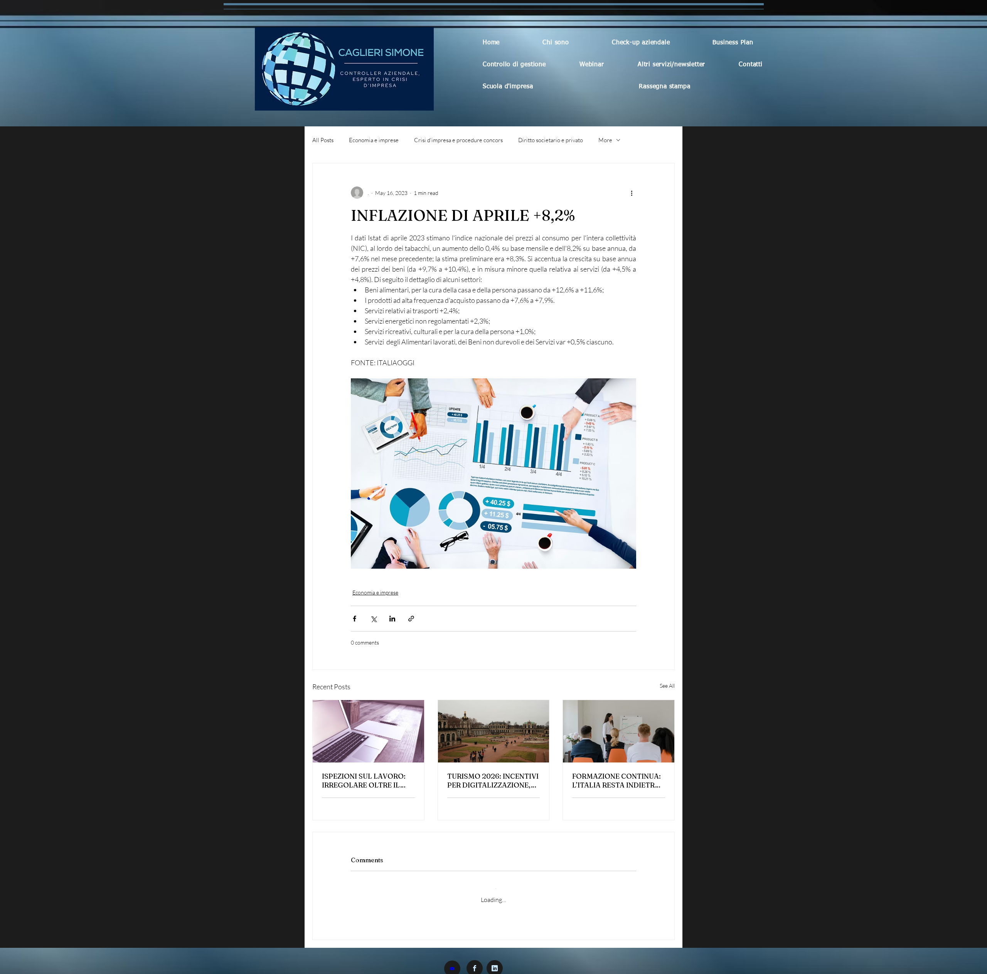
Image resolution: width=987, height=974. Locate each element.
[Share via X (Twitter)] (373, 618)
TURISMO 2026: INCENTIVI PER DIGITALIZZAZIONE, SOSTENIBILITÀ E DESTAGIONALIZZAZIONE (493, 780)
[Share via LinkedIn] (392, 618)
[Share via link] (411, 618)
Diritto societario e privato (550, 140)
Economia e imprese (374, 140)
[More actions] (631, 192)
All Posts (322, 140)
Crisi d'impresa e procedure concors (458, 140)
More (605, 140)
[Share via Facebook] (354, 618)
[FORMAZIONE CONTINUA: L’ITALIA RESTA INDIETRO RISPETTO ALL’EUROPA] (618, 731)
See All (667, 685)
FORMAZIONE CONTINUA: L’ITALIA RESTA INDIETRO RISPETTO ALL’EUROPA (616, 780)
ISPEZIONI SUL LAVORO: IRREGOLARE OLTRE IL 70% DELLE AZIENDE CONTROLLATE (364, 780)
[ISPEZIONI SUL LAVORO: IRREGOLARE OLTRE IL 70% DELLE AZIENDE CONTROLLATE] (368, 731)
